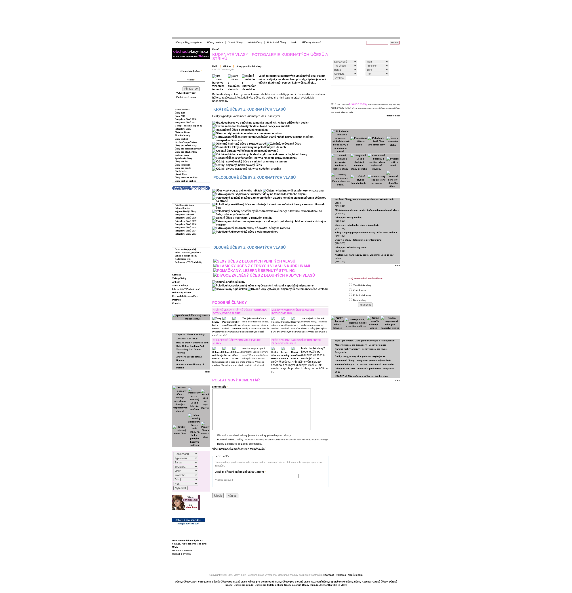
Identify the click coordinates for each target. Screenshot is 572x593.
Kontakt (176, 303)
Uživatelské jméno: (191, 71)
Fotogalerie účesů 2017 (185, 122)
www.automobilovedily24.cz (187, 540)
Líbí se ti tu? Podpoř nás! (186, 289)
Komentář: (220, 386)
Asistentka (325, 585)
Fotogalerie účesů (183, 129)
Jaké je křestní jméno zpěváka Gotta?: (240, 471)
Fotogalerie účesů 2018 (185, 119)
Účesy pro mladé (183, 168)
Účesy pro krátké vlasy (186, 145)
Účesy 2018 (180, 112)
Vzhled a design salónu (186, 255)
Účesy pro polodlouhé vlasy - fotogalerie (357, 225)
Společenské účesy (183, 158)
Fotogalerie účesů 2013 (185, 234)
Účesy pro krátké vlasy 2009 (350, 247)
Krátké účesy (255, 42)
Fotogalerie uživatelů (185, 214)
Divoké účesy (345, 104)
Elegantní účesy (374, 104)
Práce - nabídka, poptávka (188, 252)
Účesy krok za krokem (185, 181)
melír (359, 108)
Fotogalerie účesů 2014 (185, 230)
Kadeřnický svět (182, 259)
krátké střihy (396, 104)
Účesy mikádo (181, 161)
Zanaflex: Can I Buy (187, 338)
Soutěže (176, 274)
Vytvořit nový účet (186, 93)
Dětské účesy (181, 174)
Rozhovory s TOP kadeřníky (188, 262)
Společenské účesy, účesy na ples (350, 581)
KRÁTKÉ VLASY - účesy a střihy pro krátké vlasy (362, 376)
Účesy (178, 581)
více (397, 265)
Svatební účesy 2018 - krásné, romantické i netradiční (364, 364)
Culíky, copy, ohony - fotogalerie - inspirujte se (360, 356)
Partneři (176, 300)
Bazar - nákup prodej (185, 249)
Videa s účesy (180, 285)
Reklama (341, 575)
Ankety (176, 282)
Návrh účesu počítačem (186, 142)
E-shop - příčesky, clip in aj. (188, 125)
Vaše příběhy (179, 278)
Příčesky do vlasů (311, 42)
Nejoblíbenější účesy (184, 205)
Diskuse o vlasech (182, 550)
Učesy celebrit (292, 585)
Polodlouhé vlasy (366, 108)
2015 (333, 104)
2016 (338, 104)
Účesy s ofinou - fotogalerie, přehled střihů (358, 240)
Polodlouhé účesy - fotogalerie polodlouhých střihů (363, 360)
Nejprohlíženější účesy (185, 211)
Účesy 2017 (180, 116)
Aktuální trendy (182, 135)
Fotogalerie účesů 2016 (185, 224)
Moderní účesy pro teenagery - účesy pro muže (360, 345)
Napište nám (355, 575)
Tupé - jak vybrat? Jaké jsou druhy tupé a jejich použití (365, 340)
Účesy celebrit (215, 42)
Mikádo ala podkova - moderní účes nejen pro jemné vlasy (367, 210)
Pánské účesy (181, 171)
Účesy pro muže (347, 112)
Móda (175, 547)
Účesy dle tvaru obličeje (186, 177)
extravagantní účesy (386, 104)
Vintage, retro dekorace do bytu (189, 544)
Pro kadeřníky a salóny (185, 296)
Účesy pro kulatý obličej (348, 217)
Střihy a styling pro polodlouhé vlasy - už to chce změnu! (366, 232)
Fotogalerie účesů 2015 (185, 227)
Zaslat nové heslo (186, 97)
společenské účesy (392, 108)
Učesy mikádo (310, 585)
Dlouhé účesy (235, 42)
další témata (393, 115)
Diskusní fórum (182, 132)
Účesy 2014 (190, 581)
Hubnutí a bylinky (181, 554)
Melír (294, 42)
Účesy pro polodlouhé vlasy (188, 148)
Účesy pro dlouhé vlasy (186, 152)
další (207, 371)
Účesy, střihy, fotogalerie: (188, 42)
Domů (215, 49)
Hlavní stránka (182, 109)
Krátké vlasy (337, 108)
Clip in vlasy (339, 585)
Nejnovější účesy (182, 208)
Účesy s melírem (182, 165)
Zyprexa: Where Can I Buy (190, 334)
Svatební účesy (182, 155)
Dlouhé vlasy (358, 104)
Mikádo (227, 66)
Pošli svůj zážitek (181, 292)
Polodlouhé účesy (276, 42)
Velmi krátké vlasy (362, 285)
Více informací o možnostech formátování (238, 449)
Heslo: (191, 79)
